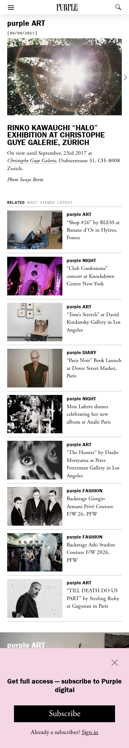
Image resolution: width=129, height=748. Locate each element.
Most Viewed (41, 203)
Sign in (90, 732)
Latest (64, 203)
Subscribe (65, 713)
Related (16, 203)
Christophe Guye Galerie (31, 160)
